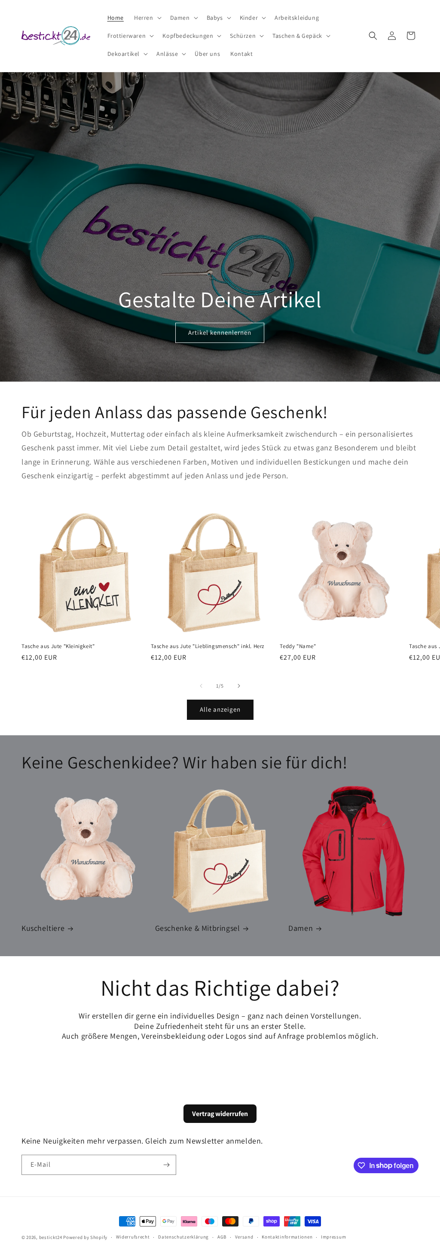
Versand (244, 1237)
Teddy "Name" (298, 646)
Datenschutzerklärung (183, 1237)
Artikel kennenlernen (219, 332)
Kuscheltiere (42, 928)
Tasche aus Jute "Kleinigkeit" (58, 646)
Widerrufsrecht (133, 1237)
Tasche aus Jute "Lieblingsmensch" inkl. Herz (207, 646)
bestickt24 (50, 1237)
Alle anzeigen (220, 709)
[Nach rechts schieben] (238, 685)
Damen (300, 928)
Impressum (333, 1237)
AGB (221, 1237)
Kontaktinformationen (287, 1237)
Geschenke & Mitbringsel (197, 928)
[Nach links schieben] (201, 685)
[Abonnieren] (166, 1165)
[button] (147, 18)
